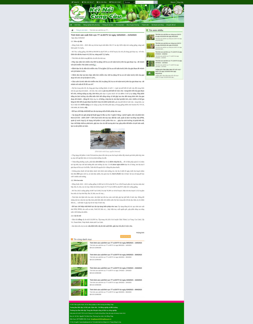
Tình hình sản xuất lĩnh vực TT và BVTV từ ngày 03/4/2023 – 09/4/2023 (116, 289)
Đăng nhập (180, 2)
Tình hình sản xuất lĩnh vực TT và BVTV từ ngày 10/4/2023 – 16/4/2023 (116, 280)
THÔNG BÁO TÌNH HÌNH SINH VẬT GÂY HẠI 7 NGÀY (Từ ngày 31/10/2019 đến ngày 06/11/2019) (168, 71)
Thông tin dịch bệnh (81, 30)
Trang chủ (76, 2)
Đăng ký (173, 2)
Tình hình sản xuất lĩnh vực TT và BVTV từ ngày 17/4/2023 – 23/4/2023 (116, 268)
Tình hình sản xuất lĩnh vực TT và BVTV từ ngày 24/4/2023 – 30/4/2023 (116, 255)
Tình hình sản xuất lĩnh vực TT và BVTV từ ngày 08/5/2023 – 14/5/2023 (116, 243)
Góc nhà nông (102, 2)
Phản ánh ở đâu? (116, 2)
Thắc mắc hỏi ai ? (88, 2)
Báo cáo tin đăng (125, 236)
